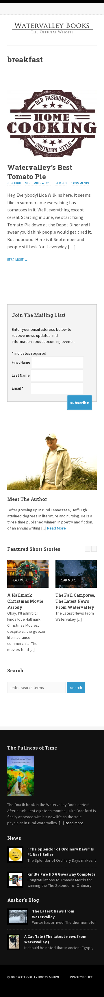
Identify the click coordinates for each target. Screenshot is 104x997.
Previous (87, 549)
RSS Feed (13, 8)
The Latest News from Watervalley (53, 913)
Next (94, 549)
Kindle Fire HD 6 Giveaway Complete (61, 874)
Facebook (24, 8)
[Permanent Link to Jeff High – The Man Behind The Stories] (52, 460)
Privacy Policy (81, 977)
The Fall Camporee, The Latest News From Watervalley (75, 601)
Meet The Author (27, 499)
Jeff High (14, 183)
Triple (22, 77)
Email (17, 388)
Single (11, 77)
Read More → (17, 260)
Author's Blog (23, 900)
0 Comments (80, 183)
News (14, 838)
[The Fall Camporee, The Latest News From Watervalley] (76, 574)
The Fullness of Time (32, 748)
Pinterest (47, 8)
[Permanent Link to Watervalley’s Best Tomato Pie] (52, 155)
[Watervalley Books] (52, 38)
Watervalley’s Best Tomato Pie (39, 172)
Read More (56, 528)
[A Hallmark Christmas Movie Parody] (28, 574)
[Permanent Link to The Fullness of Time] (52, 776)
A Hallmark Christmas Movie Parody (25, 601)
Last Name (21, 375)
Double (16, 77)
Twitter (36, 8)
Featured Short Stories (33, 549)
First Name (21, 362)
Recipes (60, 183)
